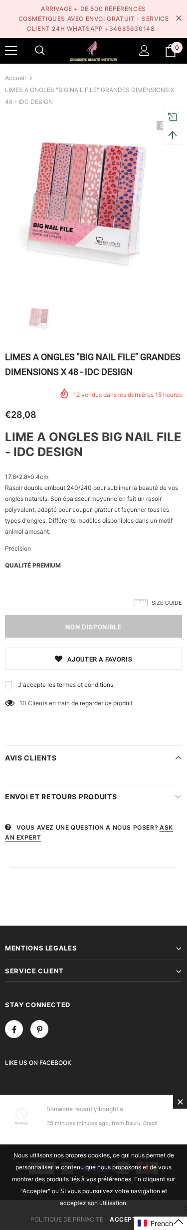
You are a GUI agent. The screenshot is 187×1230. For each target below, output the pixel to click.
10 (22, 703)
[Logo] (93, 50)
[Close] (180, 1102)
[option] (93, 202)
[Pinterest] (39, 1029)
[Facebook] (14, 1029)
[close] (179, 19)
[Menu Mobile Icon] (11, 51)
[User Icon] (144, 50)
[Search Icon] (40, 51)
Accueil (15, 78)
